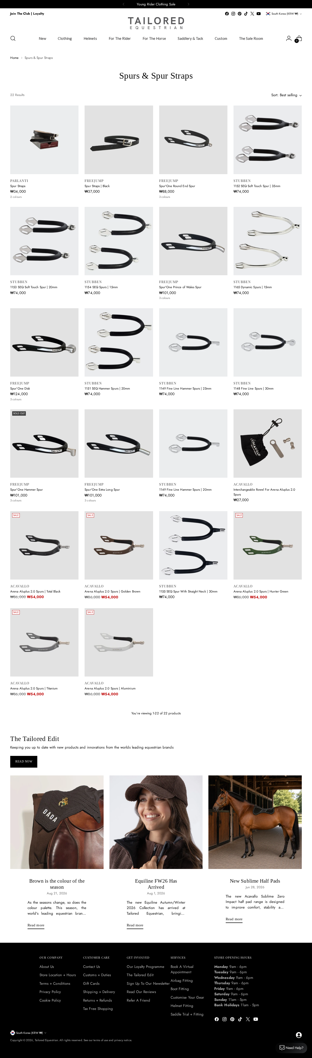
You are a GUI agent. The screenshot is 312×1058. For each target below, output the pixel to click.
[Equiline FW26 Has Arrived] (156, 822)
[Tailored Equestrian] (156, 23)
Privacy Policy (50, 992)
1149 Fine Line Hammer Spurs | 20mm (185, 489)
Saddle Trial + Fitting (187, 1014)
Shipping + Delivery (99, 992)
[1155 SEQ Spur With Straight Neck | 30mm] (193, 545)
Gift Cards (91, 983)
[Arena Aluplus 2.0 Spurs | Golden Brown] (119, 545)
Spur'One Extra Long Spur (102, 489)
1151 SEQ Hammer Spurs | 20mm (107, 388)
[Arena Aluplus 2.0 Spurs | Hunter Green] (268, 545)
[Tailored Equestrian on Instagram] (233, 13)
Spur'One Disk (20, 388)
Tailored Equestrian (46, 1040)
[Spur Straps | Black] (119, 140)
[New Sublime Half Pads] (255, 822)
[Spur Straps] (44, 140)
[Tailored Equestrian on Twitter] (252, 13)
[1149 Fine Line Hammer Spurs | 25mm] (193, 342)
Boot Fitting (180, 989)
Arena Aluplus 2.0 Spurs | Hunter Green (261, 591)
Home (14, 57)
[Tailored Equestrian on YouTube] (258, 13)
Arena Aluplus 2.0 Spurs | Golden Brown (112, 591)
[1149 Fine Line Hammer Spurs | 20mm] (193, 443)
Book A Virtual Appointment (182, 969)
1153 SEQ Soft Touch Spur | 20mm (33, 287)
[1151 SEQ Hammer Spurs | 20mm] (119, 342)
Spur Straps (17, 186)
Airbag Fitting (182, 980)
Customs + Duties (97, 975)
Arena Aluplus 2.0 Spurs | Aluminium (110, 688)
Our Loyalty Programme (145, 966)
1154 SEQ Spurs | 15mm (101, 287)
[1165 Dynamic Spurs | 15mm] (268, 241)
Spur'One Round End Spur (177, 186)
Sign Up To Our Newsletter (148, 983)
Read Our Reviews (141, 992)
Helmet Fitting (182, 1005)
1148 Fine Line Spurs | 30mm (254, 388)
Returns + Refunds (97, 1000)
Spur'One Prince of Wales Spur (180, 287)
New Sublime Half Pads (255, 881)
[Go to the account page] (289, 38)
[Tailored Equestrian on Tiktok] (246, 13)
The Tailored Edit (140, 975)
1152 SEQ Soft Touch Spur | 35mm (257, 186)
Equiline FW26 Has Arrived (156, 884)
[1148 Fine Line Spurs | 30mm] (268, 342)
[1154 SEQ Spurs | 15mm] (119, 241)
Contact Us (91, 966)
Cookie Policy (50, 1000)
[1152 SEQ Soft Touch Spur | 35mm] (268, 140)
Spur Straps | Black (97, 186)
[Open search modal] (13, 38)
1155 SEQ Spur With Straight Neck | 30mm (188, 591)
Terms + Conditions (54, 983)
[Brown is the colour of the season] (57, 822)
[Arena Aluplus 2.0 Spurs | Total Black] (44, 545)
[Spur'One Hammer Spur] (44, 443)
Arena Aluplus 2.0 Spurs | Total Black (35, 591)
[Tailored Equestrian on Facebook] (227, 13)
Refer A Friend (138, 1000)
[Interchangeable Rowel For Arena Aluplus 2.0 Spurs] (268, 443)
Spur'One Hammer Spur (26, 489)
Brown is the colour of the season (57, 884)
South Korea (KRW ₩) (285, 14)
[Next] (188, 4)
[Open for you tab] (299, 1035)
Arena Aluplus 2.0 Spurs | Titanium (34, 688)
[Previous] (123, 4)
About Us (46, 966)
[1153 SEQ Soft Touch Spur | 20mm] (44, 241)
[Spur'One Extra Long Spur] (119, 443)
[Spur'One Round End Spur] (193, 140)
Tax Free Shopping (98, 1008)
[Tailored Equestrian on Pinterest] (239, 13)
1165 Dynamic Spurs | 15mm (253, 287)
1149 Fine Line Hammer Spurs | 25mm (185, 388)
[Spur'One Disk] (44, 342)
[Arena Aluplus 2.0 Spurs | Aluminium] (119, 642)
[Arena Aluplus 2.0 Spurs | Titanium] (44, 642)
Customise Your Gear (187, 997)
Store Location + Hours (57, 975)
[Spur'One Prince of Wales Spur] (193, 241)
